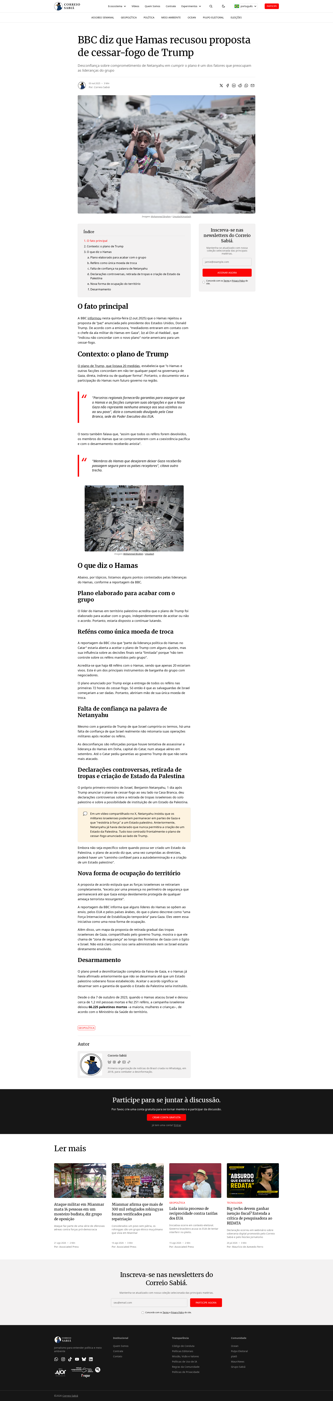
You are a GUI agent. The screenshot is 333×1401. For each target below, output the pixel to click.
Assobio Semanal (102, 17)
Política (149, 17)
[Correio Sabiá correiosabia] (114, 1062)
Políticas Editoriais (182, 1351)
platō (234, 1356)
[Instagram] (63, 1359)
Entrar (177, 1125)
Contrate (171, 6)
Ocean (192, 17)
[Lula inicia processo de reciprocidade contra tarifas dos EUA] (195, 1180)
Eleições (236, 17)
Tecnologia (234, 1202)
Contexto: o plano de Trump (105, 246)
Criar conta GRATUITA (166, 1117)
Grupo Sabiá (238, 1366)
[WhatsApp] (56, 1359)
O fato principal (97, 241)
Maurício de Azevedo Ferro (247, 1246)
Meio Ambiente (171, 17)
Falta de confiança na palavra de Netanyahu (119, 268)
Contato (117, 1356)
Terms (227, 280)
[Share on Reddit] (240, 85)
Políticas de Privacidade (185, 1372)
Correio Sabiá (102, 87)
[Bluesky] (84, 1359)
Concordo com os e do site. (227, 282)
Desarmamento (100, 289)
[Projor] (86, 1372)
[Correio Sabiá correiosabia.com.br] (109, 1062)
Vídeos (135, 6)
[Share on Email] (252, 85)
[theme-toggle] (223, 6)
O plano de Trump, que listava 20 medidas (109, 366)
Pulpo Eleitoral (213, 17)
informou (94, 318)
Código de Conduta (183, 1346)
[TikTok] (70, 1359)
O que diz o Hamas (99, 252)
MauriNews (237, 1361)
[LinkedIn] (91, 1359)
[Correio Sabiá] (67, 6)
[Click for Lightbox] (134, 518)
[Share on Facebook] (227, 85)
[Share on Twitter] (221, 85)
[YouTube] (77, 1359)
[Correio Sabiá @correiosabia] (119, 1062)
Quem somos (152, 6)
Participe (272, 6)
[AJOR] (60, 1372)
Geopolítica (129, 17)
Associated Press (69, 1246)
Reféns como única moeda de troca (113, 263)
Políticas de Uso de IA (184, 1361)
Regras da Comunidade (185, 1366)
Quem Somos (121, 1346)
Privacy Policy (238, 280)
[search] (211, 6)
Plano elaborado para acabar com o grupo (118, 257)
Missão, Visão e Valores (185, 1356)
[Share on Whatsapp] (246, 85)
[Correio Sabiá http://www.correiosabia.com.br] (129, 1062)
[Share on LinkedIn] (234, 85)
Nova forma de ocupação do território (115, 284)
